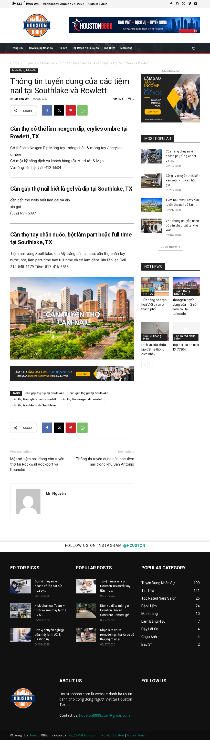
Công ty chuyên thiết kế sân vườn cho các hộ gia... (181, 180)
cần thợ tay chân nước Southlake (34, 405)
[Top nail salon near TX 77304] (186, 331)
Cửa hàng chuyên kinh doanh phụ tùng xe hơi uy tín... (181, 156)
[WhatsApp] (82, 110)
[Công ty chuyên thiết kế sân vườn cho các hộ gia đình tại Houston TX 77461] (151, 180)
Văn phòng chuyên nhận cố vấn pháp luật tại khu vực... (182, 225)
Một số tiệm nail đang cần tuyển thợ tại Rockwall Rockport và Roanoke (37, 464)
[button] (194, 48)
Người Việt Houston (82, 735)
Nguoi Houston (138, 735)
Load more (169, 246)
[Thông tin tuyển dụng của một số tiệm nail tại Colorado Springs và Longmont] (186, 286)
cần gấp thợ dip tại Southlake (44, 393)
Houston (35, 735)
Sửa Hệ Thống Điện (152, 337)
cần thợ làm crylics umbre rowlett (34, 399)
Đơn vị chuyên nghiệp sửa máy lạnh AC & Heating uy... (49, 634)
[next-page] (153, 365)
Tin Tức (148, 293)
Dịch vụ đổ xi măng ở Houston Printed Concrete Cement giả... (116, 610)
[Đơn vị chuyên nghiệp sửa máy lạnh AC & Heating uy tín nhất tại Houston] (20, 635)
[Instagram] (177, 4)
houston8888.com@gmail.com (104, 715)
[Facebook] (171, 4)
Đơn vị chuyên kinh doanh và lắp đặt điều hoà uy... (49, 586)
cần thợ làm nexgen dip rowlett (81, 399)
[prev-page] (144, 365)
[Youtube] (196, 4)
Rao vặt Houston (112, 735)
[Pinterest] (71, 110)
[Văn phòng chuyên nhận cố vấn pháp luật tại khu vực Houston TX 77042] (151, 226)
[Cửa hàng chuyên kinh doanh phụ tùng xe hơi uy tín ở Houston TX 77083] (151, 156)
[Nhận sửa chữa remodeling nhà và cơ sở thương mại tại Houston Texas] (86, 635)
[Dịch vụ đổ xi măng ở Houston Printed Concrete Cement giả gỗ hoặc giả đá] (86, 610)
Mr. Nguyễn (21, 98)
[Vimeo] (189, 4)
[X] (183, 4)
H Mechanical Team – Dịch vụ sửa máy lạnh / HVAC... (50, 610)
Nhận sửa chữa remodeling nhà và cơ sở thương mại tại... (117, 634)
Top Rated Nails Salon (184, 337)
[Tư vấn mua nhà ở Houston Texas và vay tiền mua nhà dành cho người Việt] (86, 586)
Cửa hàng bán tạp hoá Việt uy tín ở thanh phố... (154, 304)
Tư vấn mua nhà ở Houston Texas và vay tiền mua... (115, 586)
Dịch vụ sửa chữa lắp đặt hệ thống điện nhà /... (153, 349)
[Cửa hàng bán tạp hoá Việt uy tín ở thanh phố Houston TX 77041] (155, 286)
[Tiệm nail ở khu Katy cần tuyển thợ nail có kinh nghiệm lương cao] (151, 205)
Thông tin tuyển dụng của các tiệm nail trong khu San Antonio (105, 462)
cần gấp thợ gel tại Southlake (89, 393)
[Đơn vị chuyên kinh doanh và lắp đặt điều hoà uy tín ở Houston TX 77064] (20, 586)
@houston (134, 545)
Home (14, 63)
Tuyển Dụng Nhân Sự (39, 63)
